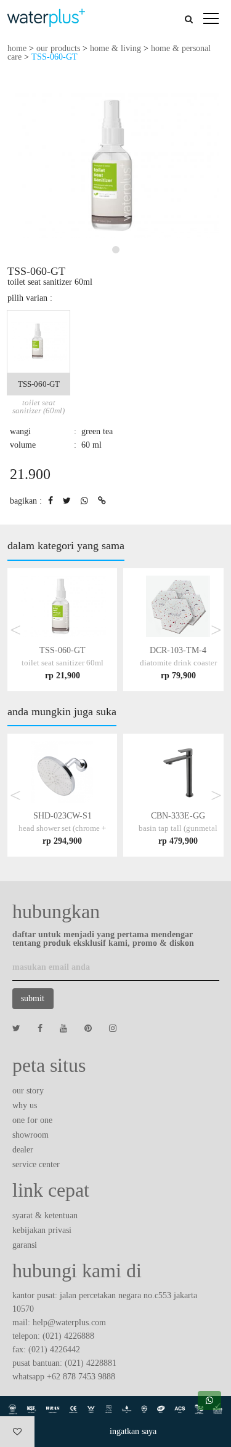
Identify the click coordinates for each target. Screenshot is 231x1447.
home (16, 48)
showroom (30, 1135)
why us (24, 1105)
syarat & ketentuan (45, 1215)
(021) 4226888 (68, 1336)
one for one (32, 1120)
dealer (22, 1149)
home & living (115, 48)
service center (36, 1164)
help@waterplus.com (69, 1322)
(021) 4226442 (54, 1349)
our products (58, 48)
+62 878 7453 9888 (81, 1376)
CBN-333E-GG (178, 828)
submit (32, 998)
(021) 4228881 (90, 1363)
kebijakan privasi (41, 1230)
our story (28, 1090)
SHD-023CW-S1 (62, 828)
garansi (24, 1245)
